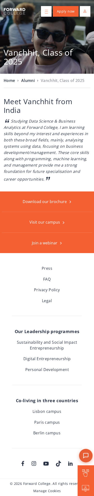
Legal (47, 300)
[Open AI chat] (86, 455)
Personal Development (47, 369)
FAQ (47, 279)
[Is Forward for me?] (86, 473)
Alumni (28, 80)
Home (9, 80)
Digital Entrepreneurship (47, 358)
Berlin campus (46, 433)
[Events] (86, 488)
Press (47, 268)
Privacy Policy (47, 289)
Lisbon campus (47, 411)
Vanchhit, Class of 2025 (62, 80)
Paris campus (47, 422)
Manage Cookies (47, 491)
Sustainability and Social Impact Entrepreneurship (47, 345)
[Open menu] (46, 11)
